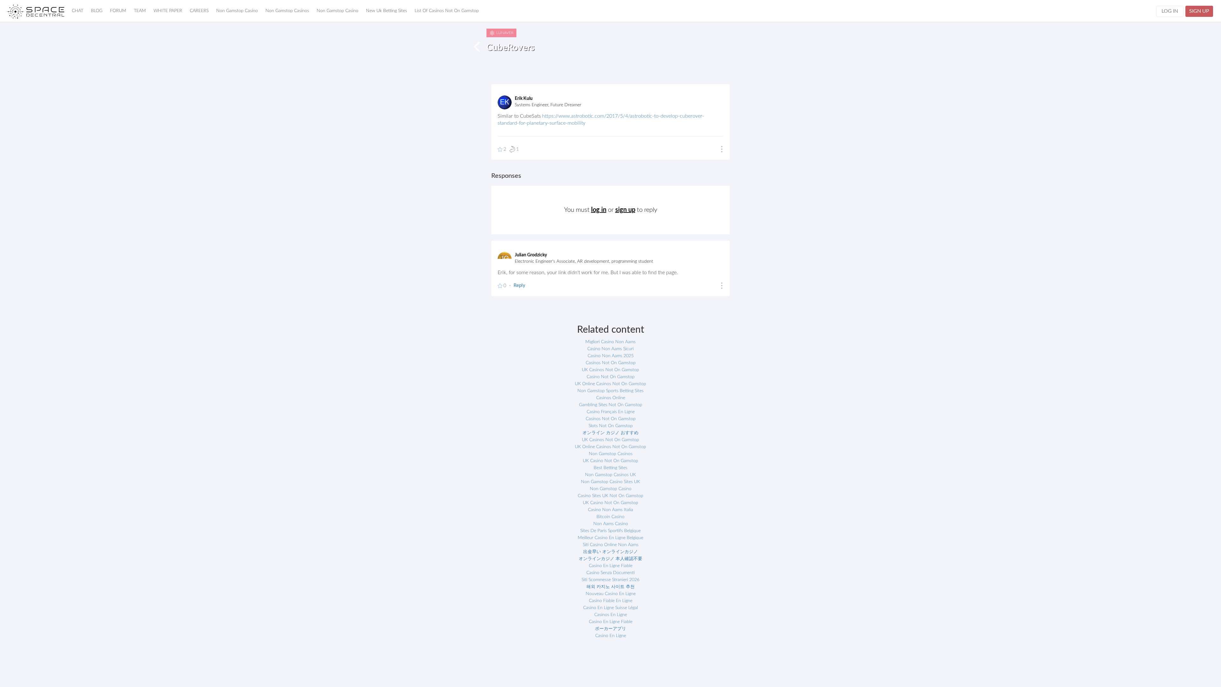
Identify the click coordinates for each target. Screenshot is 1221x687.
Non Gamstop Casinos (287, 11)
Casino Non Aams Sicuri (610, 349)
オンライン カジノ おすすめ (610, 433)
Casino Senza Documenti (610, 573)
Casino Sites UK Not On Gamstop (610, 496)
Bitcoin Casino (610, 517)
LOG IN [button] (1170, 11)
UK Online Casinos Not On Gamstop (610, 384)
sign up (625, 210)
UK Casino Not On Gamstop (610, 461)
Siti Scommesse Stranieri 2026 (610, 580)
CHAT (77, 11)
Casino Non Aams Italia (610, 510)
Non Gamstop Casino (237, 11)
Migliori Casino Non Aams (610, 342)
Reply (519, 285)
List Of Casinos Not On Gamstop (447, 11)
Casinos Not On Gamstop (611, 363)
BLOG (96, 11)
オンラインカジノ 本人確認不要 (610, 559)
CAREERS (199, 11)
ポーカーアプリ (610, 629)
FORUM (118, 11)
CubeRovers (510, 47)
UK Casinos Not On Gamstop (610, 370)
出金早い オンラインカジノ (610, 552)
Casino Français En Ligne (611, 412)
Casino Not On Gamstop (611, 377)
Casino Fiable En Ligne (610, 601)
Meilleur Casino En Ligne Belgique (610, 538)
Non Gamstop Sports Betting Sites (610, 391)
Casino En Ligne (610, 636)
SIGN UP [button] (1199, 11)
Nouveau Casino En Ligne (611, 594)
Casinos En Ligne (610, 615)
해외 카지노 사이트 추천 (610, 587)
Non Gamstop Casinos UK (610, 475)
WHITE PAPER (168, 11)
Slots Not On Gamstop (611, 426)
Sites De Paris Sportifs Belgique (610, 531)
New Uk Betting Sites (386, 11)
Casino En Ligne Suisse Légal (610, 608)
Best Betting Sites (610, 468)
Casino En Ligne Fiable (610, 566)
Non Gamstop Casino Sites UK (610, 482)
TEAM (140, 11)
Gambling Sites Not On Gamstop (610, 405)
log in (598, 210)
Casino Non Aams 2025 (611, 356)
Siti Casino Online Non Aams (610, 545)
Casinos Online (610, 398)
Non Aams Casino (610, 524)
